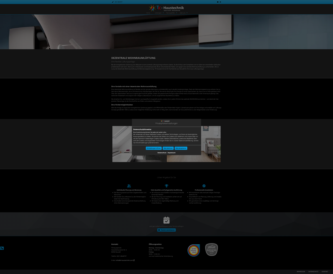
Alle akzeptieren (181, 148)
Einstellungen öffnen (154, 148)
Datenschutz (162, 153)
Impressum (172, 153)
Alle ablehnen (168, 148)
